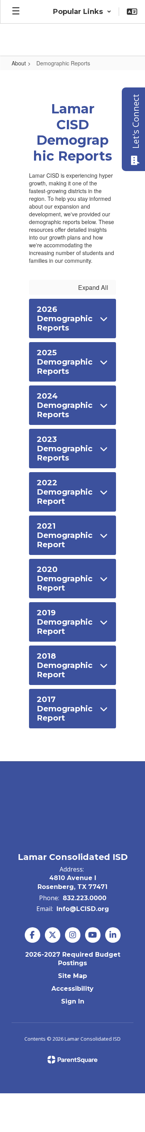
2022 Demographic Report (64, 492)
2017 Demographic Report (64, 709)
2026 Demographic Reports (64, 318)
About (19, 63)
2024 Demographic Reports (64, 405)
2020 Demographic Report (64, 579)
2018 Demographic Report (64, 665)
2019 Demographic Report (64, 622)
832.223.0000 (84, 898)
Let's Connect (135, 121)
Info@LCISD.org (82, 909)
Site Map (72, 976)
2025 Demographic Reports (64, 362)
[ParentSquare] (72, 1059)
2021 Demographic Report (64, 535)
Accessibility (72, 988)
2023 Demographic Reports (64, 448)
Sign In (72, 1001)
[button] (82, 11)
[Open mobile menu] (15, 11)
